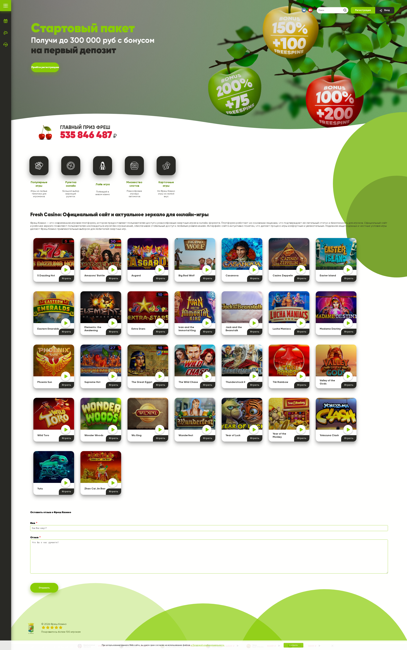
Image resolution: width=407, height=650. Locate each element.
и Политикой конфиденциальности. (208, 645)
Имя (32, 523)
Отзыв (34, 537)
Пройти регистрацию (45, 67)
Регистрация (363, 10)
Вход (387, 10)
